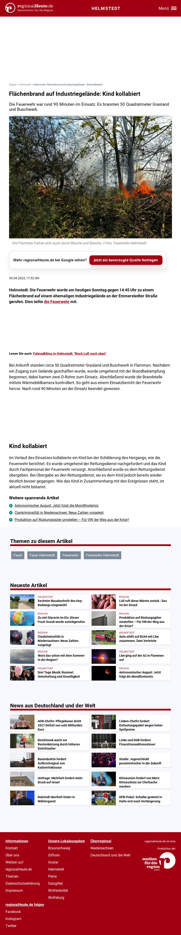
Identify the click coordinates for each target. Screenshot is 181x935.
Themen (12, 876)
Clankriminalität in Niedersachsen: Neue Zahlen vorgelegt (59, 513)
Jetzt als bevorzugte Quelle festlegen (126, 260)
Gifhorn (54, 855)
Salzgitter (55, 883)
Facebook (13, 912)
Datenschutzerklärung (23, 883)
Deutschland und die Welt (110, 855)
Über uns (12, 855)
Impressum (14, 890)
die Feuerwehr (57, 302)
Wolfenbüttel (58, 890)
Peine (52, 876)
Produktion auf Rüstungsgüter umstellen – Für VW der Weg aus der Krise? (72, 520)
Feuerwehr (70, 555)
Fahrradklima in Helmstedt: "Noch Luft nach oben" (69, 354)
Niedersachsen (101, 848)
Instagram (13, 919)
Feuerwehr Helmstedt (102, 555)
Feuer (17, 555)
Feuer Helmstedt (42, 555)
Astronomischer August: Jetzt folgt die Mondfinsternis (56, 505)
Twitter (11, 926)
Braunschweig (59, 848)
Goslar (53, 862)
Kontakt (12, 848)
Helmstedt (25, 84)
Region (13, 84)
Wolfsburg (56, 897)
